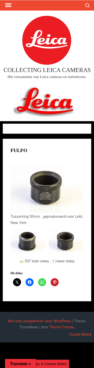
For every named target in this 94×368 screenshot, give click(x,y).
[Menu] (8, 5)
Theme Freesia (61, 326)
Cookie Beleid (80, 334)
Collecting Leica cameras (47, 70)
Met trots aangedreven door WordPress (39, 320)
